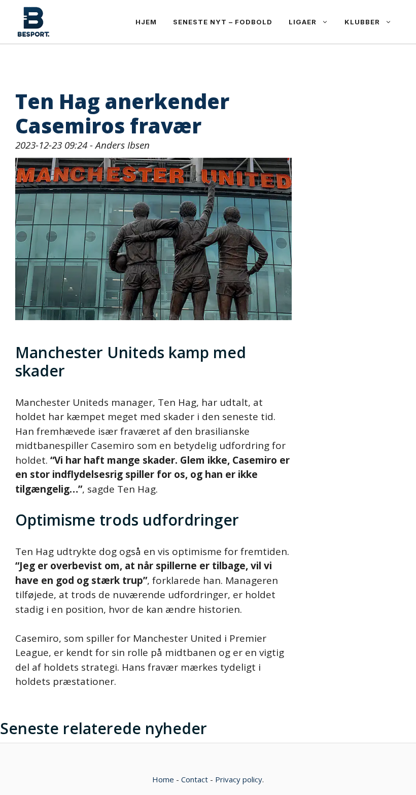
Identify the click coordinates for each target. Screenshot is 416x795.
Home (163, 779)
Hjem (146, 22)
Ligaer (303, 22)
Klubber (362, 22)
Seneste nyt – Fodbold (222, 22)
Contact (194, 779)
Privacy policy (238, 779)
